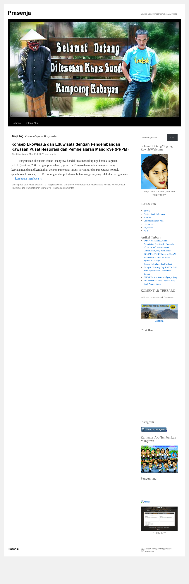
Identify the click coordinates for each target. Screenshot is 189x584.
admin (53, 153)
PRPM (114, 184)
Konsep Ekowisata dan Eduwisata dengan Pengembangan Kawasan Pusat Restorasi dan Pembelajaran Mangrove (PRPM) (70, 146)
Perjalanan (148, 227)
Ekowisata (57, 184)
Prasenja (19, 12)
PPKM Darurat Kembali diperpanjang (160, 277)
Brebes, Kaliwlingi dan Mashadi (158, 263)
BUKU (147, 210)
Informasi (148, 217)
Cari (172, 137)
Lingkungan (149, 223)
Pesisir (107, 184)
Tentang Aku (31, 123)
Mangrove (69, 184)
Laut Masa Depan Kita (35, 184)
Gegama (159, 320)
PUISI (146, 230)
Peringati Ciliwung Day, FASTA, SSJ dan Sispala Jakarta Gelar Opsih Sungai (160, 270)
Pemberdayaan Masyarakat (89, 184)
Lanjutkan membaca (28, 178)
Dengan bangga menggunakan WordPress (157, 550)
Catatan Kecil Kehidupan (154, 213)
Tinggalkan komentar (63, 187)
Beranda (16, 123)
